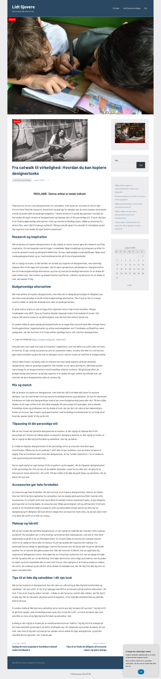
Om (145, 8)
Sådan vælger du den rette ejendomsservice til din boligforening (126, 214)
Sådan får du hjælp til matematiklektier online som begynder (127, 188)
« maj (129, 285)
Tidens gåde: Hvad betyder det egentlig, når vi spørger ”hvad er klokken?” (128, 225)
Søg (116, 160)
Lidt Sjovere (23, 6)
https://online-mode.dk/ (43, 339)
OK (141, 672)
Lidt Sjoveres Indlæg (131, 8)
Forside (116, 8)
